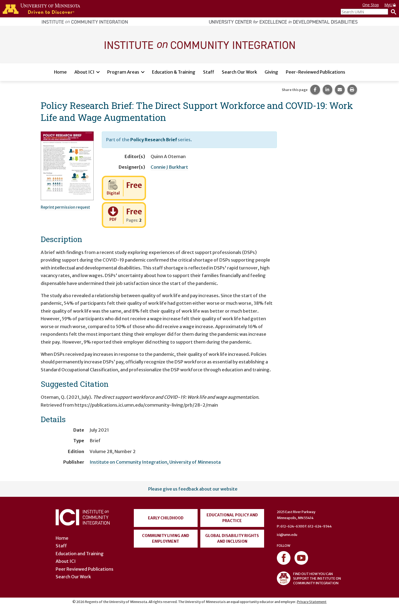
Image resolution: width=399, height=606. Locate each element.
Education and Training (80, 553)
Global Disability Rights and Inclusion (232, 538)
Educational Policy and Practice (232, 518)
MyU (388, 4)
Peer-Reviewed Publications (315, 72)
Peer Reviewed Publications (84, 569)
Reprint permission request (65, 207)
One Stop (370, 4)
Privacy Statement (312, 602)
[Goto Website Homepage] (199, 44)
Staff (208, 72)
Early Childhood (165, 518)
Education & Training (173, 72)
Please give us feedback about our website (192, 489)
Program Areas (123, 72)
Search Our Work (239, 72)
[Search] (392, 12)
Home (60, 72)
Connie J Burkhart (169, 167)
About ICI (84, 72)
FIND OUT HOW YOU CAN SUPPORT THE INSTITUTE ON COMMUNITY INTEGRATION (317, 578)
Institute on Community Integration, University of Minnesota (155, 462)
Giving (271, 72)
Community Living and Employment (165, 538)
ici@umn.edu (287, 535)
